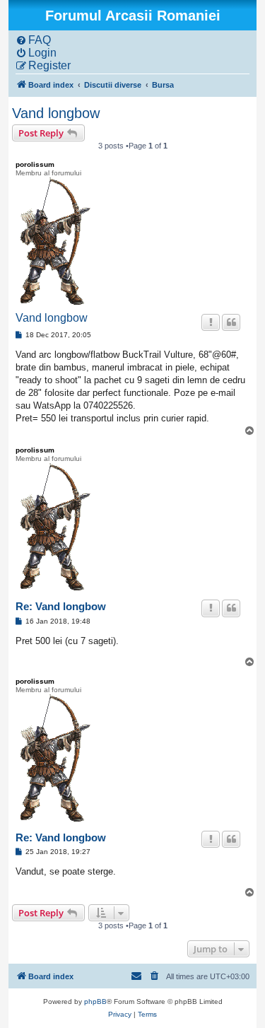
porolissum (35, 164)
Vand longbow (56, 113)
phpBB (95, 1001)
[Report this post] (210, 322)
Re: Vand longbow (61, 606)
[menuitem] (33, 40)
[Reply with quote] (231, 322)
